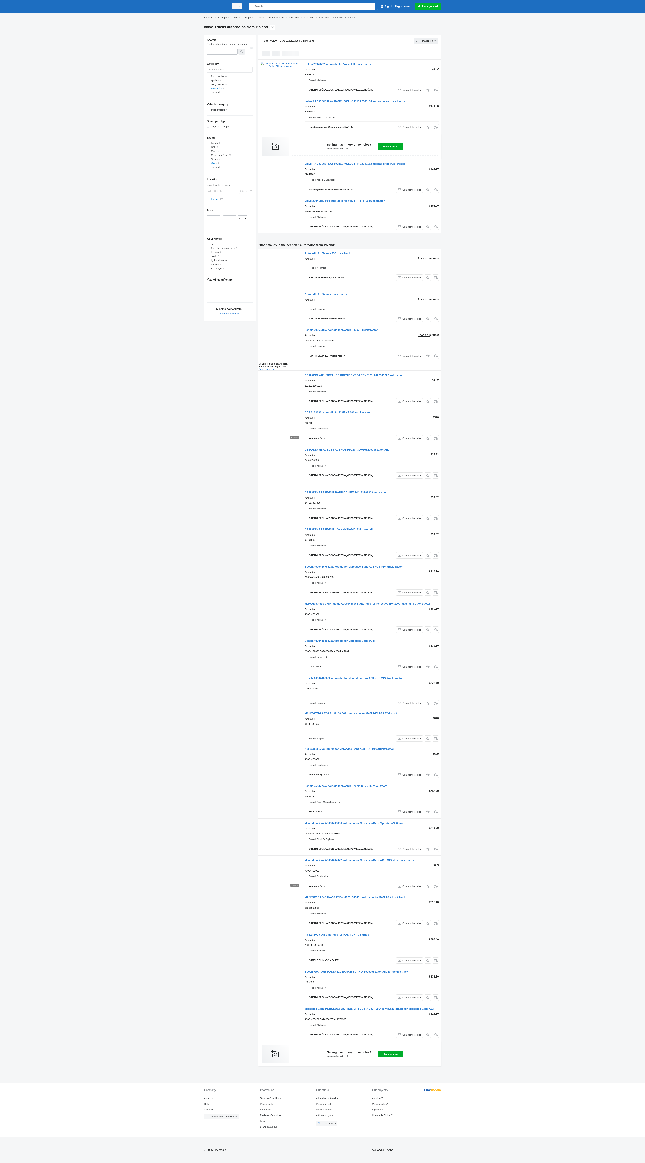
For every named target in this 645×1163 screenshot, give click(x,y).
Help (206, 1104)
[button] (428, 90)
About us (208, 1098)
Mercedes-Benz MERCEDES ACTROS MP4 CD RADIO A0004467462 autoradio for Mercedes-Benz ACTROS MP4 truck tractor (384, 1008)
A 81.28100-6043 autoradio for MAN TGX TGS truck (337, 934)
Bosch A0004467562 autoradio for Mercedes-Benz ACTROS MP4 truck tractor (354, 566)
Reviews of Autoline (270, 1115)
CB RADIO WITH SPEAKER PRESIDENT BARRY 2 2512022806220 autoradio (353, 375)
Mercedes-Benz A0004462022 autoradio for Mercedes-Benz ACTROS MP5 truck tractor (359, 860)
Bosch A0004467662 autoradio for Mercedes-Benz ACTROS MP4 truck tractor (354, 678)
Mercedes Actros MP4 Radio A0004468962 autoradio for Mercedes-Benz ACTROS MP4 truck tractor (367, 603)
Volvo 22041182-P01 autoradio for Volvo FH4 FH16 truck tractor (345, 200)
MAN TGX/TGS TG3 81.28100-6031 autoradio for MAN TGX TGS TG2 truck (351, 713)
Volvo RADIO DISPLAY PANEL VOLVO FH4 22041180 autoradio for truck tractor (355, 101)
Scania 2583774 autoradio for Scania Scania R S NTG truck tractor (346, 786)
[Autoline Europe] (216, 6)
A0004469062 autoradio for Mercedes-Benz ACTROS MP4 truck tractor (349, 749)
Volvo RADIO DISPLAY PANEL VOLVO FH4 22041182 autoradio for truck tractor (355, 163)
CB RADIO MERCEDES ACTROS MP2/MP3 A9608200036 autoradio (347, 449)
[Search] (252, 6)
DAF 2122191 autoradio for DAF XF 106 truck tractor (338, 412)
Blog (262, 1121)
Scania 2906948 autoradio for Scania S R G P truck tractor (341, 330)
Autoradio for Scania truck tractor (326, 294)
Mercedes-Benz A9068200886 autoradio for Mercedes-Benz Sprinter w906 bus (354, 823)
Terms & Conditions (270, 1098)
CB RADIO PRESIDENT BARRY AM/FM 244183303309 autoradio (345, 492)
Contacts (208, 1109)
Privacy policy (267, 1104)
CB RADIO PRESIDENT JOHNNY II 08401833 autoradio (339, 529)
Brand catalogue (268, 1126)
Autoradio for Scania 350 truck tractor (328, 253)
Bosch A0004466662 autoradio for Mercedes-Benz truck (340, 640)
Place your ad (390, 146)
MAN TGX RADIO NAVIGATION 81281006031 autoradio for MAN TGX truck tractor (356, 897)
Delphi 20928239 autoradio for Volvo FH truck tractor (338, 64)
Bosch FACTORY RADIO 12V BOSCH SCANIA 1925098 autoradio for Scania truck (356, 971)
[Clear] (251, 48)
